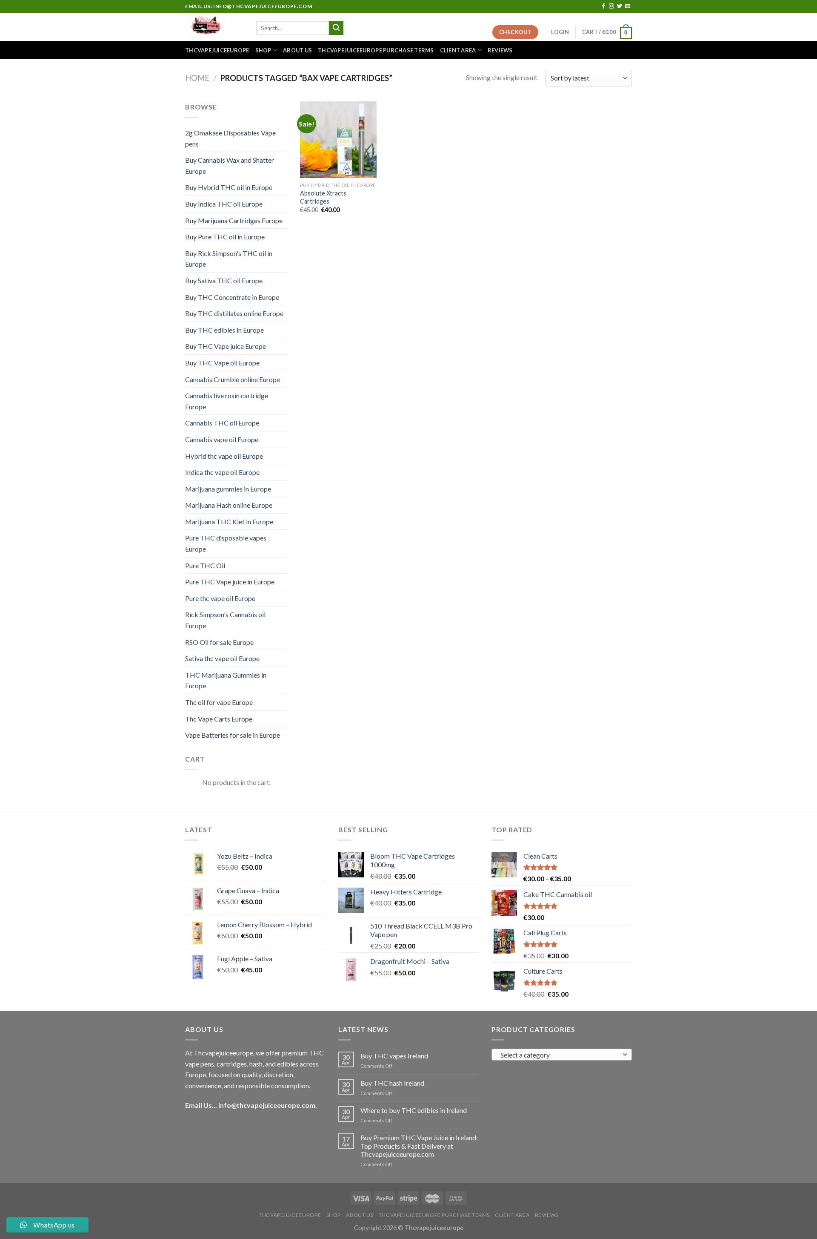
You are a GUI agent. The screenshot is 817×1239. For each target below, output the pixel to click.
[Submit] (336, 28)
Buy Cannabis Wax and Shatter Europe (229, 165)
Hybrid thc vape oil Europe (224, 456)
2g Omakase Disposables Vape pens (230, 138)
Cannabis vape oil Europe (221, 439)
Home (197, 78)
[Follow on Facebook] (603, 6)
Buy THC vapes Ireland (394, 1056)
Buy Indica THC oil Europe (224, 204)
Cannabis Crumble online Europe (232, 379)
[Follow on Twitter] (619, 6)
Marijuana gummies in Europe (228, 489)
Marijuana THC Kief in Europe (229, 521)
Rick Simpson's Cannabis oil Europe (225, 620)
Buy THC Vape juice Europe (225, 346)
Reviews (500, 50)
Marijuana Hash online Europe (228, 505)
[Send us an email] (627, 6)
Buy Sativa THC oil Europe (224, 280)
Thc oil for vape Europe (219, 702)
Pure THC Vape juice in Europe (229, 582)
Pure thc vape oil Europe (220, 598)
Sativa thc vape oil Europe (222, 658)
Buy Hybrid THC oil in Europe (228, 187)
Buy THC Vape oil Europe (222, 363)
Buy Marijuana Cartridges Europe (234, 220)
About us (297, 50)
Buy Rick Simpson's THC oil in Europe (228, 258)
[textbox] (560, 1055)
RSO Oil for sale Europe (219, 642)
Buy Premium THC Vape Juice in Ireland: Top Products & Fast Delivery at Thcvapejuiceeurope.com (419, 1145)
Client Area (458, 50)
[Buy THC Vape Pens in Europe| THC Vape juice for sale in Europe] (214, 27)
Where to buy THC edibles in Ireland (413, 1110)
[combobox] (561, 1055)
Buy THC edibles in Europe (224, 330)
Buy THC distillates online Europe (234, 313)
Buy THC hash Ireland (392, 1083)
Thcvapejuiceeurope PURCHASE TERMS (376, 50)
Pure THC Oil (205, 565)
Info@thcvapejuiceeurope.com (266, 1105)
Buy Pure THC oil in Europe (225, 237)
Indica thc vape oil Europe (222, 472)
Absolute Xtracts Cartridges (323, 197)
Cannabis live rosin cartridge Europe (226, 401)
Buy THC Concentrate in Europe (232, 297)
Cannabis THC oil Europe (222, 423)
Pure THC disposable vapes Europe (225, 543)
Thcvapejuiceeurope (217, 50)
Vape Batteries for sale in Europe (232, 735)
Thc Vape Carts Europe (218, 719)
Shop (263, 50)
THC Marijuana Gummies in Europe (225, 680)
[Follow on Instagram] (611, 6)
